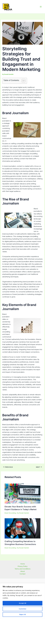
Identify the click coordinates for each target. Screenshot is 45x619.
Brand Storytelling (10, 513)
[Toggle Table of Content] (22, 81)
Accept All (22, 603)
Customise (22, 609)
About (22, 571)
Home (22, 564)
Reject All (22, 614)
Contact (22, 574)
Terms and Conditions (22, 569)
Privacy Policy (22, 566)
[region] (22, 601)
